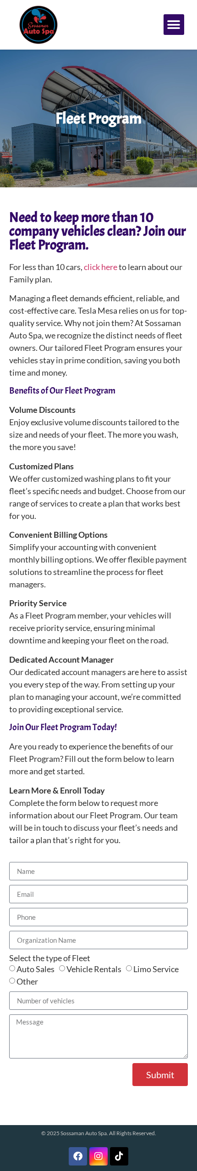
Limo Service (156, 969)
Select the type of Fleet (49, 958)
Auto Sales (35, 969)
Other (27, 981)
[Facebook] (78, 1156)
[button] (174, 24)
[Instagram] (98, 1156)
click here (100, 267)
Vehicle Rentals (93, 969)
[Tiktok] (119, 1156)
